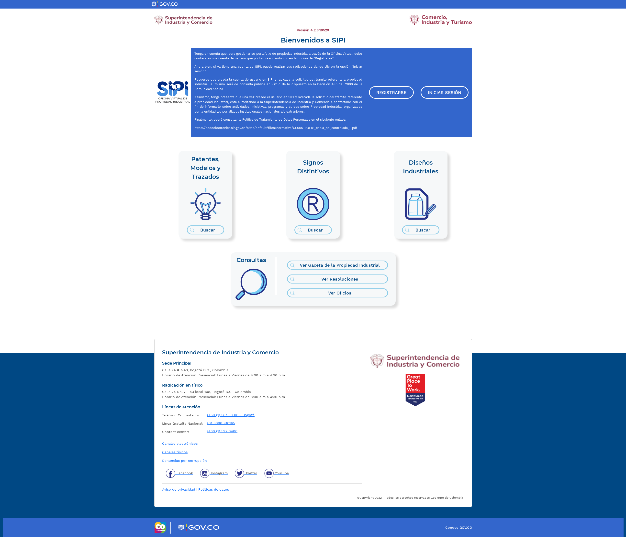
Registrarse (391, 92)
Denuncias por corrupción (184, 461)
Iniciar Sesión (444, 92)
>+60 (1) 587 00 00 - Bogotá (231, 415)
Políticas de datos (213, 489)
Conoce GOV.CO (458, 527)
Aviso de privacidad (179, 489)
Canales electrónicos (180, 443)
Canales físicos (175, 452)
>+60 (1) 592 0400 (222, 431)
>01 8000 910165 (221, 423)
